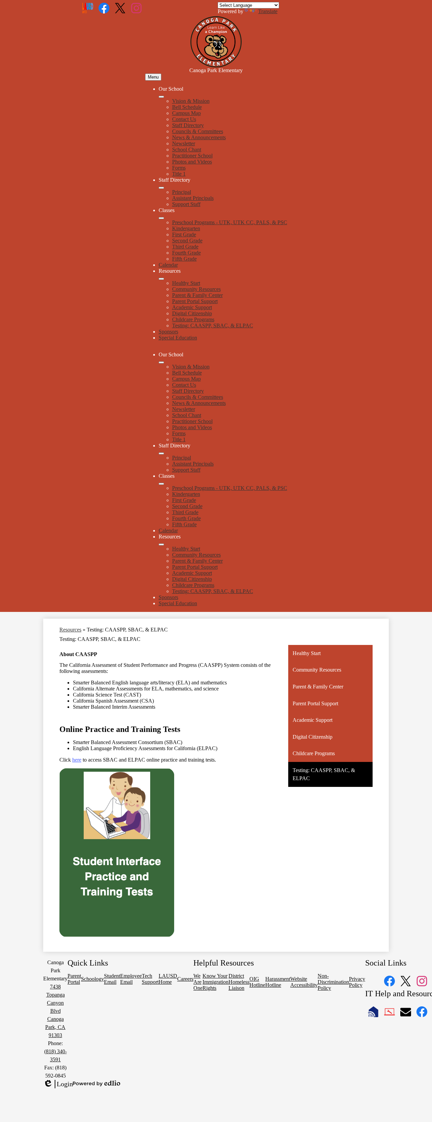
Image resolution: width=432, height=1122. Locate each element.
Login (58, 1084)
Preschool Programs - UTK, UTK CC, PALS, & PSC (229, 222)
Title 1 (179, 174)
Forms (179, 168)
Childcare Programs (193, 319)
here (76, 760)
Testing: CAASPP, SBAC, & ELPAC (212, 325)
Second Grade (187, 240)
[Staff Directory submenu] (161, 188)
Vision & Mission (191, 101)
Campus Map (186, 113)
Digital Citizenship (192, 313)
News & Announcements (199, 137)
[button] (161, 362)
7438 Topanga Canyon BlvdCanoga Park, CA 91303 (55, 1011)
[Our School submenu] (161, 97)
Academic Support (192, 307)
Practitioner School (192, 155)
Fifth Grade (184, 259)
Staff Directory (188, 125)
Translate (267, 11)
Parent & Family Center (197, 295)
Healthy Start (186, 283)
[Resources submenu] (161, 279)
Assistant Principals (193, 198)
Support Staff (186, 204)
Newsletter (183, 143)
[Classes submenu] (161, 218)
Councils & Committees (197, 131)
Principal (181, 192)
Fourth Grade (186, 253)
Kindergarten (186, 228)
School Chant (186, 149)
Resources (70, 629)
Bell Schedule (187, 107)
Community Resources (196, 289)
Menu (153, 77)
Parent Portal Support (195, 301)
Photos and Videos (192, 162)
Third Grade (185, 246)
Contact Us (184, 119)
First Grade (184, 234)
